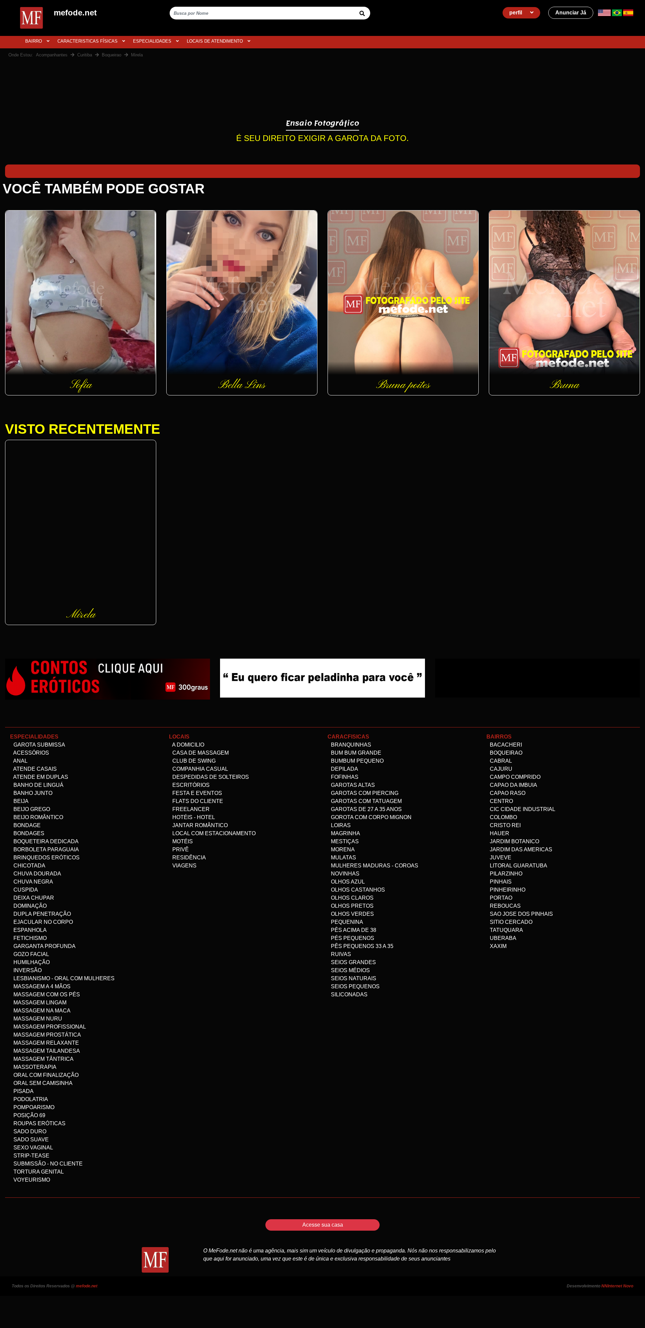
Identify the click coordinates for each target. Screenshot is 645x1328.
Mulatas (343, 857)
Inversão (27, 970)
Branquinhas (350, 745)
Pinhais (500, 882)
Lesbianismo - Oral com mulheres (63, 978)
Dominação (29, 906)
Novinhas (344, 873)
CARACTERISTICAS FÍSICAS (88, 41)
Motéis (182, 841)
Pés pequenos (352, 938)
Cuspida (25, 890)
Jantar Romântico (199, 825)
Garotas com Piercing (364, 793)
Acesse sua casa (322, 1225)
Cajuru (500, 769)
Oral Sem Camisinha (42, 1083)
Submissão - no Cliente (47, 1164)
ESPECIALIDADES (153, 41)
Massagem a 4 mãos (41, 986)
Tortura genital (38, 1172)
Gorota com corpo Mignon (371, 817)
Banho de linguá (37, 785)
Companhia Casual (199, 769)
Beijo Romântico (37, 817)
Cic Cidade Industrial (521, 809)
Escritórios (190, 785)
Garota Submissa (38, 745)
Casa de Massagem (200, 753)
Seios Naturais (353, 978)
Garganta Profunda (44, 946)
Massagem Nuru (37, 1019)
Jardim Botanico (513, 841)
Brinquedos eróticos (46, 857)
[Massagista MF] (322, 677)
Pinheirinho (506, 890)
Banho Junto (32, 793)
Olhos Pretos (352, 906)
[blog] (107, 679)
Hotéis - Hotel (193, 817)
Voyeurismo (31, 1180)
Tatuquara (505, 930)
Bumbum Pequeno (357, 761)
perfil (516, 12)
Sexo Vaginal (32, 1147)
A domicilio (187, 745)
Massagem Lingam (39, 1002)
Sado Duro (29, 1131)
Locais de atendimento (215, 41)
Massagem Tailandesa (46, 1051)
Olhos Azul (347, 882)
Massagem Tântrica (43, 1059)
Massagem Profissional (49, 1027)
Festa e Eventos (196, 793)
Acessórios (30, 753)
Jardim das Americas (520, 849)
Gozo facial (30, 954)
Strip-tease (30, 1155)
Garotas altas (352, 785)
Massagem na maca (41, 1010)
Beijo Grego (31, 809)
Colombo (502, 817)
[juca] (537, 677)
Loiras (340, 825)
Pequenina (346, 922)
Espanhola (29, 930)
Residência (188, 857)
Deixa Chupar (33, 898)
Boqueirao (111, 54)
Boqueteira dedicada (45, 841)
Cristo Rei (504, 825)
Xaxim (497, 946)
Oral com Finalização (45, 1075)
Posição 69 (28, 1115)
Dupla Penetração (41, 914)
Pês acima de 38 (353, 930)
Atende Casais (34, 769)
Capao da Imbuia (512, 785)
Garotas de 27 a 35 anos (366, 809)
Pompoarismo (33, 1107)
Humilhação (31, 962)
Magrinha (345, 833)
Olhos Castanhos (357, 890)
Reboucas (504, 906)
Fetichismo (29, 938)
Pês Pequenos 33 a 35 (361, 946)
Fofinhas (344, 777)
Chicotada (28, 865)
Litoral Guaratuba (517, 865)
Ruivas (340, 954)
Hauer (498, 833)
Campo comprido (514, 777)
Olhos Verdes (352, 914)
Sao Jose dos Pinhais (520, 914)
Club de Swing (193, 761)
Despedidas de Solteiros (210, 777)
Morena (342, 849)
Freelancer (190, 809)
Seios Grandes (353, 962)
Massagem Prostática (46, 1035)
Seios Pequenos (355, 986)
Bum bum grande (355, 753)
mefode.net (86, 1286)
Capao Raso (506, 793)
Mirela (137, 54)
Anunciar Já (570, 12)
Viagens (184, 865)
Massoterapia (34, 1067)
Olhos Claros (352, 898)
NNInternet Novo (617, 1286)
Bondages (28, 833)
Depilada (344, 769)
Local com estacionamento (213, 833)
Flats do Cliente (197, 801)
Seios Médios (350, 970)
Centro (500, 801)
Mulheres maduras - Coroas (374, 865)
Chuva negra (32, 882)
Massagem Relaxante (45, 1043)
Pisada (23, 1091)
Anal (20, 761)
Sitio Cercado (510, 922)
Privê (180, 849)
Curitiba (84, 54)
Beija (20, 801)
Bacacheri (505, 745)
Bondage (26, 825)
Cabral (500, 761)
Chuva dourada (36, 873)
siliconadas (349, 994)
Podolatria (30, 1099)
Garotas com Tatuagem (366, 801)
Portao (500, 898)
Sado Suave (30, 1139)
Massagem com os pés (46, 994)
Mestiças (344, 841)
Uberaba (502, 938)
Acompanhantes (52, 54)
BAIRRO (34, 41)
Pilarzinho (505, 873)
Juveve (499, 857)
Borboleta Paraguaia (45, 849)
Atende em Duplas (40, 777)
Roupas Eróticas (39, 1123)
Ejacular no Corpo (42, 922)
